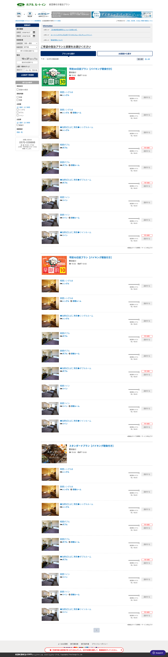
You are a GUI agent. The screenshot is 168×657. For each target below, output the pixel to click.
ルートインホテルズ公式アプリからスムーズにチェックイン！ (71, 35)
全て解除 (27, 107)
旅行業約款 (74, 644)
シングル (22, 110)
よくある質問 (63, 644)
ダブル (21, 112)
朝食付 (21, 125)
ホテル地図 (57, 21)
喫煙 (20, 100)
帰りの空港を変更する (27, 51)
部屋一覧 (20, 132)
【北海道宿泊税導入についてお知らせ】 (64, 30)
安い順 (140, 59)
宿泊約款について (57, 40)
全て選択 (20, 107)
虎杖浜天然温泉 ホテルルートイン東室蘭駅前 (28, 21)
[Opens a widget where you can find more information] (158, 653)
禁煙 (20, 97)
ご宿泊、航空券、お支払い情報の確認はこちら (139, 21)
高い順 (147, 59)
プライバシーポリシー (100, 644)
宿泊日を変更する (27, 62)
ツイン (21, 115)
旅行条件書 (85, 644)
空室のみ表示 (23, 90)
